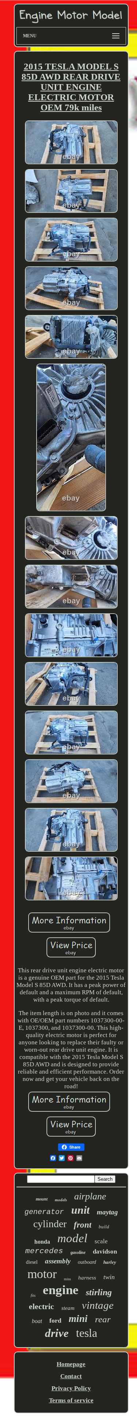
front (82, 1224)
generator (44, 1212)
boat (37, 1321)
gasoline (78, 1252)
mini (78, 1318)
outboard (87, 1262)
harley (109, 1262)
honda (42, 1242)
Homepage (71, 1364)
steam (68, 1308)
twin (109, 1277)
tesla (86, 1332)
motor (42, 1274)
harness (87, 1278)
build (104, 1226)
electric (41, 1306)
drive (57, 1333)
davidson (105, 1251)
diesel (32, 1262)
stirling (99, 1292)
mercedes (44, 1251)
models (61, 1200)
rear (103, 1319)
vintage (98, 1305)
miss (67, 1279)
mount (41, 1199)
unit (80, 1210)
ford (55, 1320)
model (72, 1238)
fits (33, 1295)
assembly (58, 1261)
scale (101, 1241)
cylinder (49, 1223)
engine (61, 1290)
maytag (107, 1212)
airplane (90, 1196)
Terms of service (71, 1400)
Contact (71, 1376)
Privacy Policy (71, 1388)
